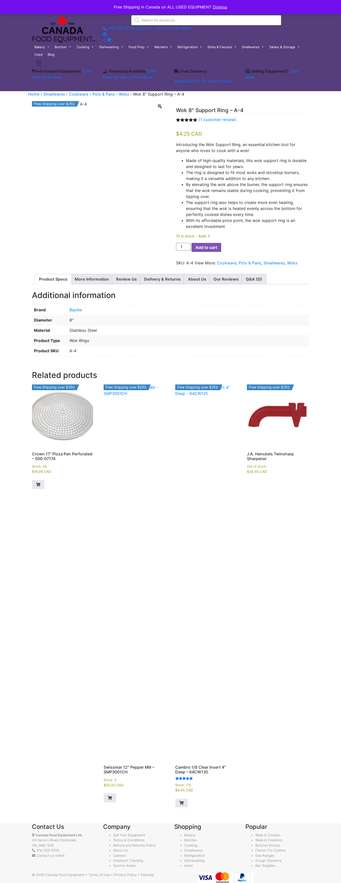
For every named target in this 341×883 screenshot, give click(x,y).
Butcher (61, 47)
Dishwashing (109, 47)
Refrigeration (187, 47)
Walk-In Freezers (268, 840)
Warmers (161, 47)
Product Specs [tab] (53, 279)
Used (38, 54)
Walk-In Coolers (267, 835)
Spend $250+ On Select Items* (203, 81)
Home (33, 94)
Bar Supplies (265, 866)
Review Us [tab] (126, 279)
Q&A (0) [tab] (254, 279)
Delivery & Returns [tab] (162, 279)
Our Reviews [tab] (226, 279)
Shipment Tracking (128, 861)
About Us (120, 850)
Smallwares (250, 47)
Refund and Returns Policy (134, 845)
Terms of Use (99, 875)
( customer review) (217, 119)
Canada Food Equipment (64, 875)
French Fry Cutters (270, 850)
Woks (124, 94)
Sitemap (147, 875)
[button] (38, 484)
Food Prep (137, 47)
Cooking (83, 47)
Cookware (78, 94)
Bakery (39, 47)
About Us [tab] (197, 279)
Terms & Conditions (128, 840)
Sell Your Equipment (129, 835)
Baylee (75, 309)
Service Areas (124, 866)
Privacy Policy (125, 875)
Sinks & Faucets (219, 47)
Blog (51, 54)
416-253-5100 (47, 850)
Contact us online (50, 856)
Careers (119, 856)
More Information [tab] (92, 279)
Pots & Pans (103, 94)
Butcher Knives (267, 845)
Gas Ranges (265, 856)
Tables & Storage (282, 47)
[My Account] (105, 34)
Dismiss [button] (220, 6)
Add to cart (206, 247)
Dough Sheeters (268, 861)
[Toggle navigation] (39, 63)
